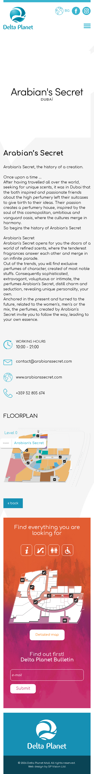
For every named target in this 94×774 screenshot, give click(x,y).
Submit (23, 688)
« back (13, 503)
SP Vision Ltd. (57, 766)
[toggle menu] (87, 25)
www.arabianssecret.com (39, 377)
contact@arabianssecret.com (44, 361)
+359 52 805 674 (30, 393)
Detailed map (47, 635)
